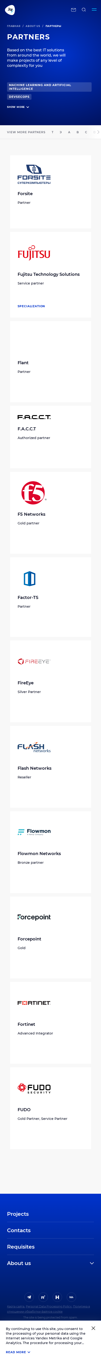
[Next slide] (98, 132)
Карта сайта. (16, 1306)
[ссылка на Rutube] (43, 1297)
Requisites (21, 1247)
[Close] (93, 1328)
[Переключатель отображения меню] (94, 10)
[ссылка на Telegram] (29, 1297)
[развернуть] (66, 1263)
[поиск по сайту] (84, 10)
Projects (18, 1214)
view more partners (26, 132)
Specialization (31, 306)
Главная (13, 26)
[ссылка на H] (57, 1297)
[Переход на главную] (35, 9)
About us (33, 26)
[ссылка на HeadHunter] (71, 1297)
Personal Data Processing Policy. (49, 1306)
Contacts (19, 1230)
